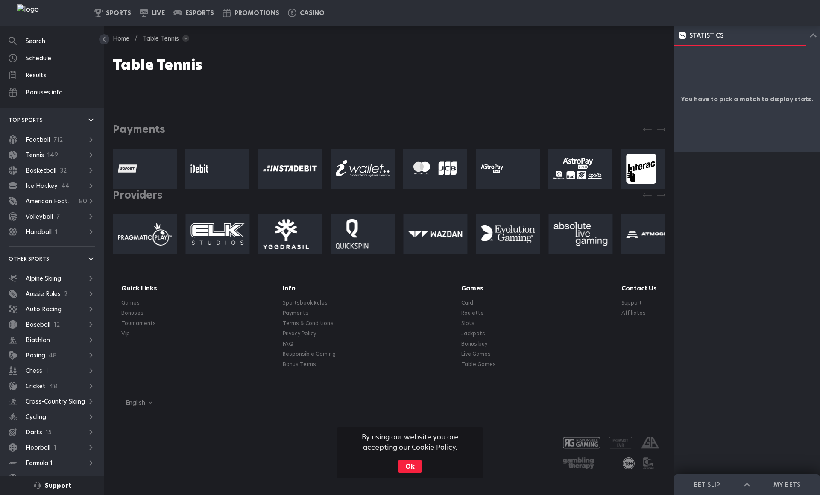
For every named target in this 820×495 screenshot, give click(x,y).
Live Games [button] (476, 354)
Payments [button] (295, 313)
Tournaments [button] (138, 323)
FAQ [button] (288, 343)
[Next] (661, 129)
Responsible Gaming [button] (309, 354)
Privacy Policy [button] (299, 333)
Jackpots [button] (473, 333)
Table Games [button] (478, 364)
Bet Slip (707, 484)
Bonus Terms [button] (299, 364)
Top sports (26, 119)
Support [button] (631, 302)
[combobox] (132, 402)
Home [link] (121, 38)
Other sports (29, 258)
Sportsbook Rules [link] (305, 302)
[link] (47, 12)
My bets (786, 484)
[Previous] (647, 129)
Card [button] (467, 302)
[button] (306, 13)
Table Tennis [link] (161, 38)
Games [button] (130, 302)
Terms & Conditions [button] (308, 323)
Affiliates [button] (633, 313)
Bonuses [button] (132, 313)
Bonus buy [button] (474, 343)
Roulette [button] (472, 313)
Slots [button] (467, 323)
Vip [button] (125, 333)
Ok (410, 466)
